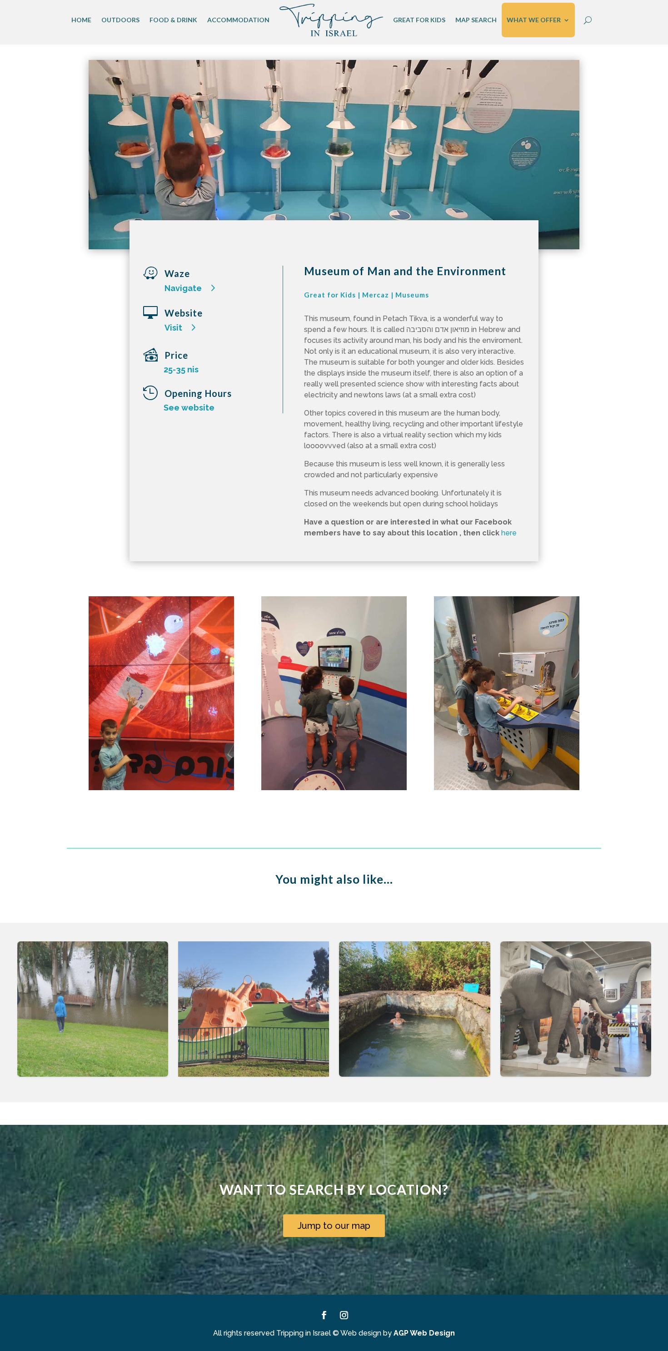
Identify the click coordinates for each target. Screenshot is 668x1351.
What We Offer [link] (534, 20)
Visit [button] (173, 327)
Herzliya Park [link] (93, 1018)
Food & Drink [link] (173, 20)
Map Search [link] (476, 20)
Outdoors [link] (120, 20)
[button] (644, 1015)
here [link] (509, 533)
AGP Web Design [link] (424, 1333)
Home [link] (81, 20)
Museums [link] (412, 295)
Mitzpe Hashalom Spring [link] (414, 1018)
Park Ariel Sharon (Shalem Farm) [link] (253, 1018)
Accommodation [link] (238, 20)
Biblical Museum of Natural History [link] (575, 1018)
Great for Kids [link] (419, 20)
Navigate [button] (183, 288)
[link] (331, 20)
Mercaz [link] (375, 295)
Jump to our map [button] (334, 1225)
